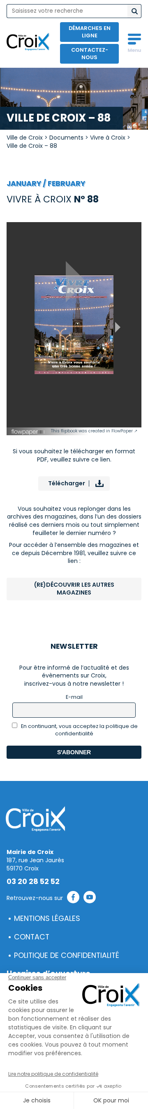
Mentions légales (47, 918)
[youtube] (89, 898)
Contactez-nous (89, 53)
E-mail (74, 696)
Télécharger (66, 483)
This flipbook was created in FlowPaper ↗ (94, 431)
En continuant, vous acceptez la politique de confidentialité (79, 730)
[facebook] (73, 898)
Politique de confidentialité (66, 955)
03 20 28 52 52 (33, 881)
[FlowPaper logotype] (28, 433)
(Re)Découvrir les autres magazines (74, 589)
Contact (31, 937)
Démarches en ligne (90, 32)
